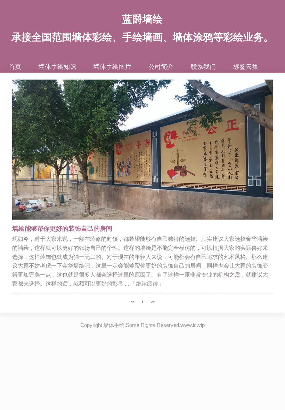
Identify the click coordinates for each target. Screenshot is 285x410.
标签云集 (245, 66)
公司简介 (160, 66)
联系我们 (203, 66)
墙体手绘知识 (57, 66)
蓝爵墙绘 (142, 19)
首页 (15, 66)
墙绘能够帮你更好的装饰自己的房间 (62, 228)
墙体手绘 (114, 325)
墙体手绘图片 (112, 66)
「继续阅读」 (147, 283)
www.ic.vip (192, 325)
